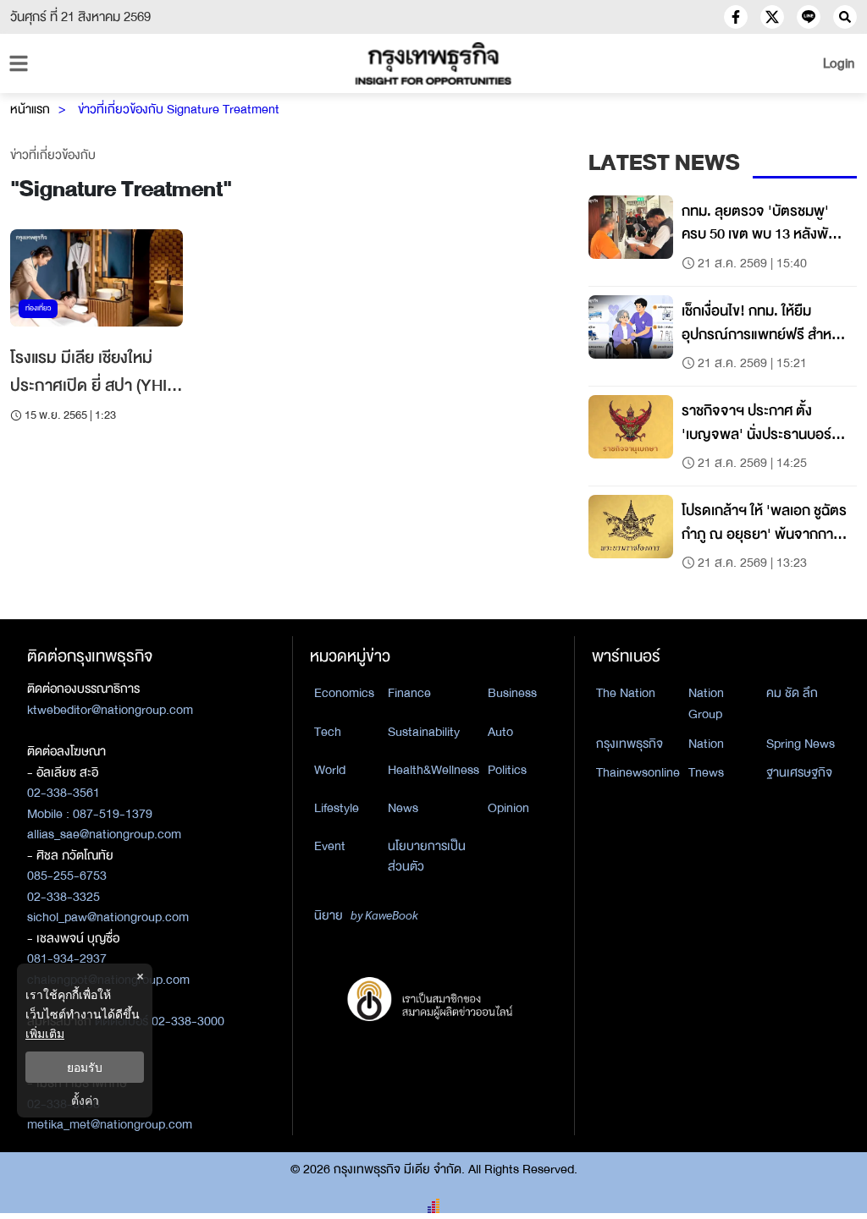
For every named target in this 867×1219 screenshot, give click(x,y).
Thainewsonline (638, 772)
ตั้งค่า (85, 1100)
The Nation (625, 693)
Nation (706, 744)
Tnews (706, 772)
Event (329, 846)
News (403, 808)
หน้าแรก (30, 109)
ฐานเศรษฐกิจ (799, 772)
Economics (344, 693)
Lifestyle (336, 808)
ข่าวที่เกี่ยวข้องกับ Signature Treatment (178, 109)
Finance (409, 693)
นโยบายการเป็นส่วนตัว (427, 856)
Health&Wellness (433, 770)
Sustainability (424, 732)
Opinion (508, 808)
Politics (507, 770)
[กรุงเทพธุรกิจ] (433, 63)
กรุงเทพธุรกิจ (629, 744)
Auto (500, 732)
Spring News (800, 744)
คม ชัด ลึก (792, 693)
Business (512, 693)
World (329, 770)
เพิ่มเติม (44, 1033)
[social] (736, 17)
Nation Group (706, 703)
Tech (327, 732)
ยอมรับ (84, 1067)
